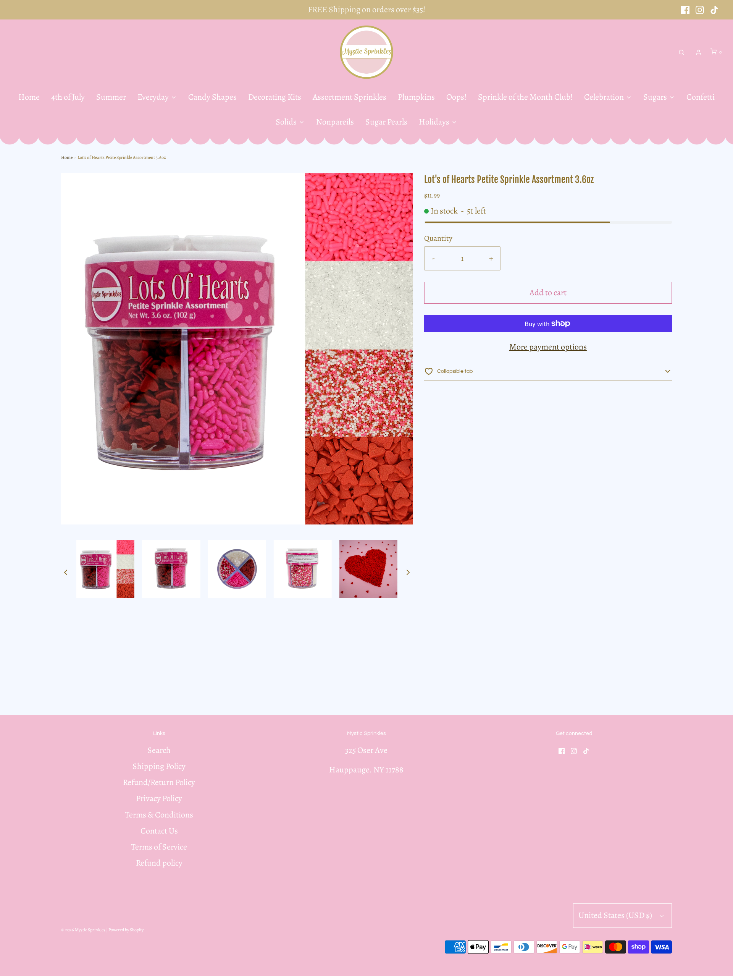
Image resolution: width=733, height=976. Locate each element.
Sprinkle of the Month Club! (525, 97)
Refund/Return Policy (159, 782)
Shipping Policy (159, 766)
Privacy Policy (159, 798)
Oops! (456, 97)
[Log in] (698, 52)
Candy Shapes (212, 97)
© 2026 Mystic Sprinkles (83, 930)
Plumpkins (416, 97)
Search (159, 750)
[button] (65, 572)
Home (29, 97)
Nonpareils (335, 122)
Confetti (700, 97)
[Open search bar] (681, 52)
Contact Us (159, 831)
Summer (111, 97)
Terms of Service (159, 847)
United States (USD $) (616, 915)
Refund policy (159, 863)
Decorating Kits (274, 97)
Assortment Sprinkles (349, 97)
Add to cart (548, 292)
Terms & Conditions (159, 815)
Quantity (438, 238)
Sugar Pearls (386, 122)
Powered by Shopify (126, 930)
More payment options (548, 347)
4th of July (68, 97)
